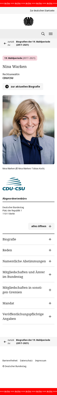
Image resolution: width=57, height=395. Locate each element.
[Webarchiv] (28, 21)
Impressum (40, 360)
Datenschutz (26, 360)
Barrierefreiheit (10, 360)
